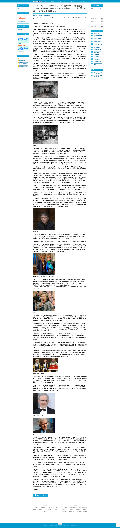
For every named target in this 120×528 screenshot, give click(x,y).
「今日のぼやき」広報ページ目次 (44, 15)
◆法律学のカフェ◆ (97, 51)
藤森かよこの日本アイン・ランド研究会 (98, 73)
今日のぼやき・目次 (61, 1)
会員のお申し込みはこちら (22, 21)
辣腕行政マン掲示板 (97, 61)
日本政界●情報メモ (97, 41)
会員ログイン (20, 8)
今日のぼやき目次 (22, 60)
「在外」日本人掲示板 (98, 43)
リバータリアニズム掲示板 (98, 45)
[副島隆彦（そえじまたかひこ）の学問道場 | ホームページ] (37, 1)
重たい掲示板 (96, 33)
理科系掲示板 (96, 52)
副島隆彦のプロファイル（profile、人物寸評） (23, 63)
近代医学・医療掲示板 (98, 57)
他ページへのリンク (72, 1)
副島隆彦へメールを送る (23, 65)
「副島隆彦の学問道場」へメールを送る (23, 67)
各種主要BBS (82, 1)
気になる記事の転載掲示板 (98, 36)
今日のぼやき (52, 1)
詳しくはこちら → (21, 43)
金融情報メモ (96, 54)
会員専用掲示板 (20, 29)
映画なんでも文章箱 (97, 49)
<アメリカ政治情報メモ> (98, 39)
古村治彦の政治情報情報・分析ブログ (98, 76)
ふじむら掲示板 (97, 59)
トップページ (21, 58)
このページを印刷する (41, 495)
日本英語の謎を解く (97, 47)
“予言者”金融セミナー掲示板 (98, 64)
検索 (102, 18)
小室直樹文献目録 (97, 56)
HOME (46, 1)
